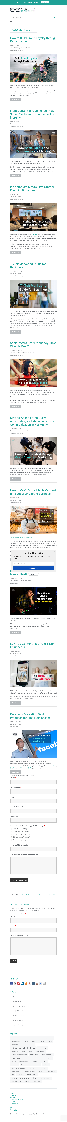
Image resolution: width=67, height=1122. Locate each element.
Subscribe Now (33, 568)
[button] (33, 553)
